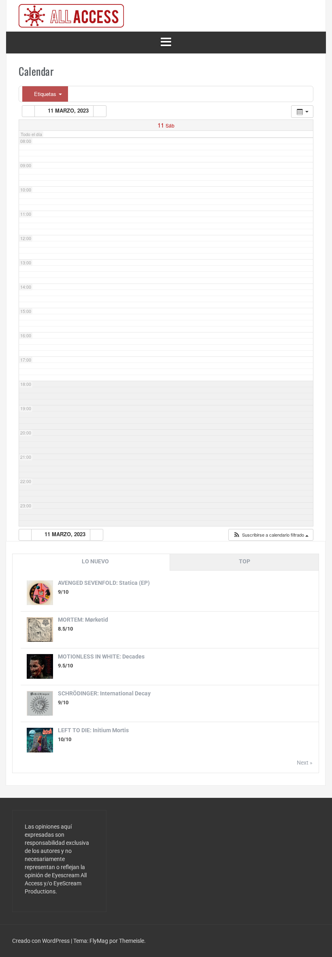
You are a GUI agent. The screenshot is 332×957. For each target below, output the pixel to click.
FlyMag (98, 941)
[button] (271, 534)
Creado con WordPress (41, 941)
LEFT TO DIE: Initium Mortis (93, 730)
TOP (244, 561)
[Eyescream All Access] (71, 15)
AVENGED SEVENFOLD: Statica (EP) (104, 583)
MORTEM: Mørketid (83, 619)
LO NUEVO (95, 561)
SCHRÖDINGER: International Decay (104, 693)
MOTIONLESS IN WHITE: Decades (101, 656)
